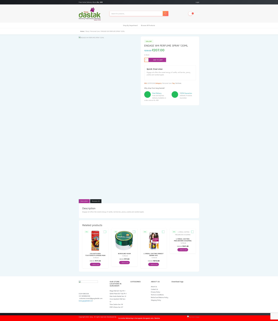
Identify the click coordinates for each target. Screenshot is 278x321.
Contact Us (154, 289)
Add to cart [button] (95, 264)
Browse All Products (148, 25)
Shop (87, 31)
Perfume (178, 83)
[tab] (84, 201)
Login (197, 2)
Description (84, 201)
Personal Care (95, 31)
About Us (154, 286)
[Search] (165, 13)
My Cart (195, 13)
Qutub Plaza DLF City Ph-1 (118, 293)
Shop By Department (130, 25)
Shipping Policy (156, 300)
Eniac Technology (122, 317)
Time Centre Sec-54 (116, 304)
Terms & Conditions (157, 295)
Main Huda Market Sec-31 (118, 296)
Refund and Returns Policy (159, 297)
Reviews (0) (96, 201)
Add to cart (158, 60)
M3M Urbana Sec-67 (116, 307)
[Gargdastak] (90, 13)
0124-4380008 (84, 293)
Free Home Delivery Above (91, 2)
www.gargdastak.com (86, 301)
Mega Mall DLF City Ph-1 (117, 291)
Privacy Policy (155, 292)
